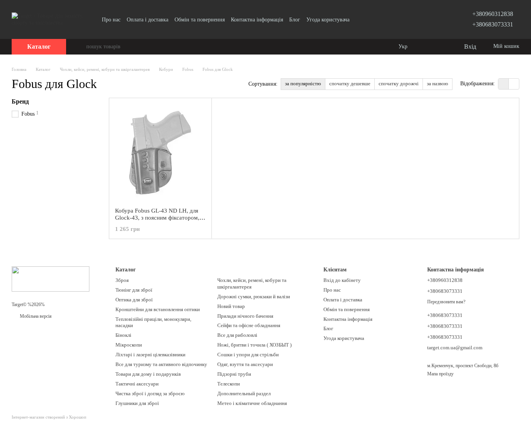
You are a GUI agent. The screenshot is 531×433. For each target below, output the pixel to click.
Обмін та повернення (200, 20)
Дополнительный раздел (244, 393)
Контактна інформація (257, 20)
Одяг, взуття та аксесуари (245, 364)
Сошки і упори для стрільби (248, 354)
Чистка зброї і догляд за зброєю (150, 393)
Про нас (111, 20)
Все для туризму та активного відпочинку (161, 364)
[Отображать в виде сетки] (503, 84)
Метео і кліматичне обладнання (252, 403)
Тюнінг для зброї (133, 290)
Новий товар (231, 306)
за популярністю (303, 83)
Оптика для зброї (134, 300)
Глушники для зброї (137, 403)
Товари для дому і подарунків (148, 374)
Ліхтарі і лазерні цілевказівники (150, 354)
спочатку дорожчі (399, 83)
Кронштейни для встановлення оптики (157, 309)
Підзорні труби (234, 374)
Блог (294, 20)
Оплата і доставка (147, 20)
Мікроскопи (128, 345)
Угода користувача (327, 20)
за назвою (437, 83)
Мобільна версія (35, 316)
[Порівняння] (426, 47)
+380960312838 (492, 14)
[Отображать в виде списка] (514, 84)
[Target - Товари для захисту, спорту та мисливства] (50, 278)
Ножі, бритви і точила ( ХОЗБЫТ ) (254, 345)
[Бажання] (441, 47)
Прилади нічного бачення (245, 316)
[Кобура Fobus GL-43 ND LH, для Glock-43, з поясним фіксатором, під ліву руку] (160, 152)
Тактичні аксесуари (137, 384)
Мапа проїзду (440, 374)
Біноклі (123, 335)
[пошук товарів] (80, 46)
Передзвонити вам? (446, 302)
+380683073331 (492, 24)
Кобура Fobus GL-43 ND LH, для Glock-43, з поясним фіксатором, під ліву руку (157, 218)
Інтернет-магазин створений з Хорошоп (49, 417)
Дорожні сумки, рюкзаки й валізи (253, 296)
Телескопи (228, 384)
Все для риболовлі (237, 335)
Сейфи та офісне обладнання (248, 325)
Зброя (122, 280)
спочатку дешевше (349, 83)
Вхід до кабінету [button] (342, 280)
